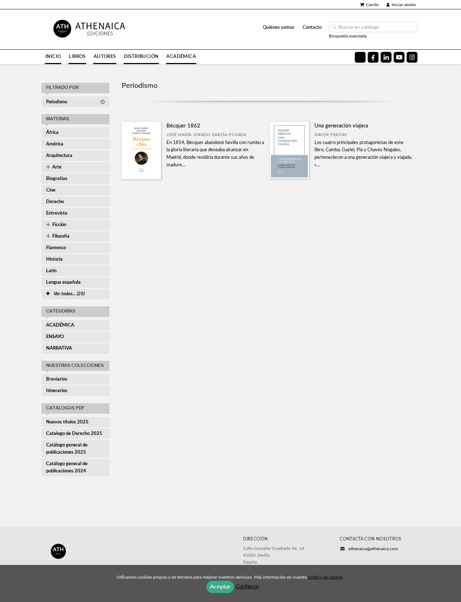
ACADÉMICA (60, 325)
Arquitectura (59, 155)
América (54, 144)
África (52, 132)
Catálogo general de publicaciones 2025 (67, 449)
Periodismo (57, 102)
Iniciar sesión (403, 5)
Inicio (53, 56)
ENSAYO (55, 336)
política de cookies (325, 577)
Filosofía (58, 236)
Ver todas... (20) (69, 294)
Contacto (312, 27)
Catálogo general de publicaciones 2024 (67, 467)
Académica (181, 56)
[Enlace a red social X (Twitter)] (360, 57)
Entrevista (56, 213)
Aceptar (220, 587)
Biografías (56, 178)
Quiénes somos (278, 27)
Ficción (56, 225)
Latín (51, 271)
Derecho (55, 201)
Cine (50, 190)
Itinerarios (56, 390)
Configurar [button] (247, 586)
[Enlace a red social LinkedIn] (386, 57)
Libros (77, 56)
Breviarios (56, 379)
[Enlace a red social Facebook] (373, 57)
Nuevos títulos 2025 (67, 422)
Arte (54, 167)
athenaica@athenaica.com (373, 549)
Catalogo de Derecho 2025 (74, 433)
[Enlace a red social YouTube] (399, 57)
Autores (105, 56)
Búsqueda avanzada (348, 35)
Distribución (141, 56)
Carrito (372, 5)
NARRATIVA (59, 348)
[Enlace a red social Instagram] (412, 57)
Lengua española (63, 282)
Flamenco (56, 248)
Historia (54, 259)
